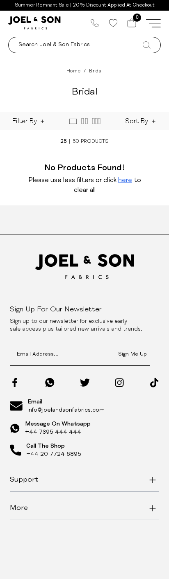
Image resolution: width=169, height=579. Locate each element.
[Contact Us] (95, 23)
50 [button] (76, 141)
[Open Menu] (153, 23)
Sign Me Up (132, 354)
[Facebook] (15, 383)
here (125, 181)
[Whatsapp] (50, 382)
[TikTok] (154, 383)
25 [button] (63, 141)
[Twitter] (85, 383)
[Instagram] (119, 383)
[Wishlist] (113, 23)
